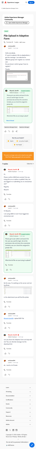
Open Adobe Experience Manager (18, 23)
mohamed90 (11, 46)
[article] (18, 185)
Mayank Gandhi (8, 318)
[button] (9, 42)
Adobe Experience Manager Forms (10, 8)
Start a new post (16, 157)
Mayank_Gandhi (14, 90)
